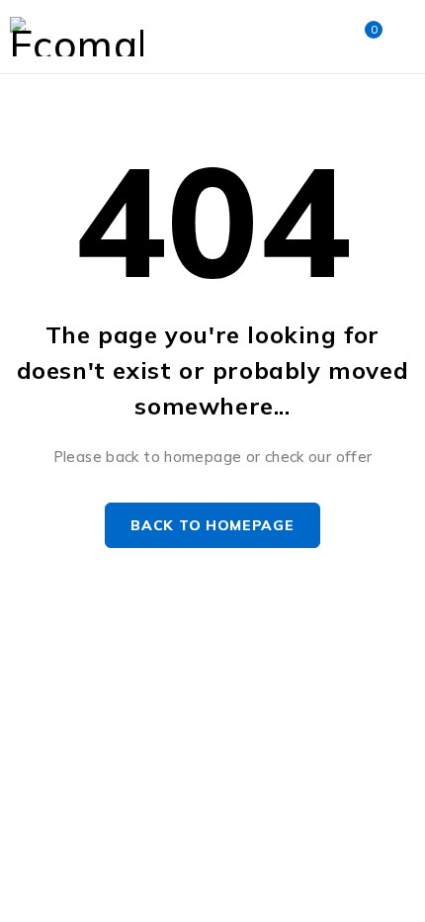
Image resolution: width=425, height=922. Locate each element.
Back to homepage (212, 525)
